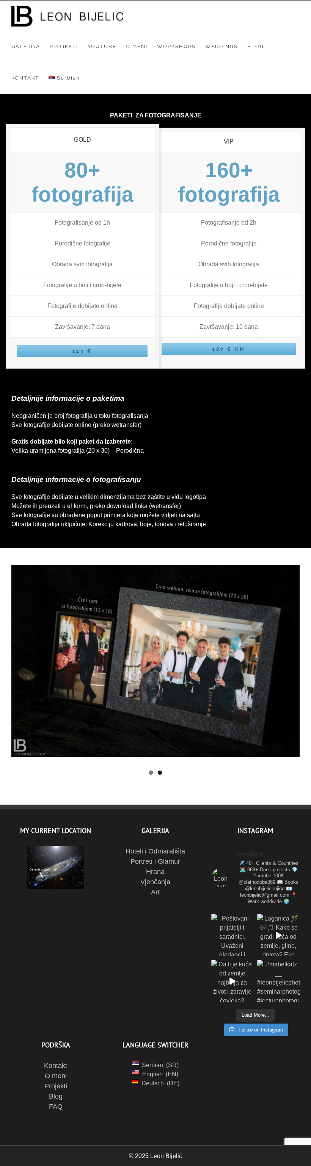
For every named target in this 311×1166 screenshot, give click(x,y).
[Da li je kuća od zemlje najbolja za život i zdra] (232, 981)
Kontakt (55, 1065)
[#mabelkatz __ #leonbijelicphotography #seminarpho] (278, 981)
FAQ (56, 1106)
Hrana (155, 871)
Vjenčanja (155, 882)
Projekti (55, 1086)
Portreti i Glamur (155, 861)
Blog (56, 1096)
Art (155, 892)
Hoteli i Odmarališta (155, 851)
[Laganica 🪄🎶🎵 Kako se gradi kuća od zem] (278, 935)
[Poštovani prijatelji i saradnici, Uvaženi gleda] (232, 935)
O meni (56, 1076)
